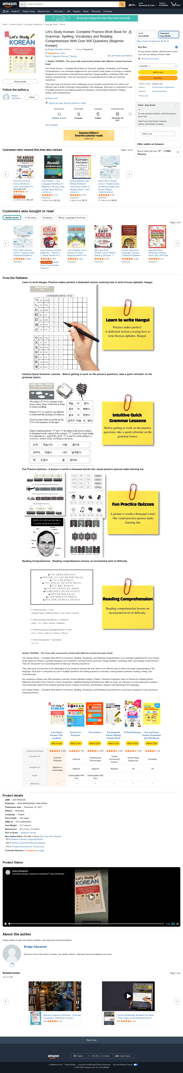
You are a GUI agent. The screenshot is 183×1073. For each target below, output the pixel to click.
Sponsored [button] (6, 977)
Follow (32, 97)
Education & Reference (34, 25)
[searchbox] (73, 4)
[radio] (147, 34)
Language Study (51, 25)
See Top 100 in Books (50, 836)
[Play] (5, 923)
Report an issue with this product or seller (67, 103)
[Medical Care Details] (51, 11)
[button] (6, 11)
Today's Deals (28, 11)
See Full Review (57, 873)
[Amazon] (10, 4)
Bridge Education (55, 49)
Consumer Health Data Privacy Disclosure (94, 1065)
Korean (62, 25)
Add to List (147, 134)
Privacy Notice (70, 1065)
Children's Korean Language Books (27, 839)
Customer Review (20, 873)
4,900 (28, 259)
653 (81, 259)
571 (162, 259)
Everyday (108, 11)
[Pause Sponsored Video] (77, 1002)
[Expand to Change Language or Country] (135, 5)
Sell (68, 11)
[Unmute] (177, 923)
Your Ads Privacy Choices (123, 1065)
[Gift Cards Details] (64, 11)
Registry (76, 11)
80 (108, 259)
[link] (25, 183)
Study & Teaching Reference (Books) (28, 843)
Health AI (15, 11)
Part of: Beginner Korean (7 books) (61, 56)
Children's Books (16, 25)
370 (54, 259)
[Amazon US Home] (53, 1057)
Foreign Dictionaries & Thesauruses (28, 846)
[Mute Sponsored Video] (77, 1008)
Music (86, 11)
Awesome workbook (38, 873)
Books (5, 25)
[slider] (86, 923)
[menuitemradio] (173, 924)
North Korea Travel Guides (49, 263)
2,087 (136, 259)
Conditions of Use (56, 1065)
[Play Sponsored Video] (128, 996)
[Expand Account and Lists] (155, 5)
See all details (51, 125)
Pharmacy (96, 11)
